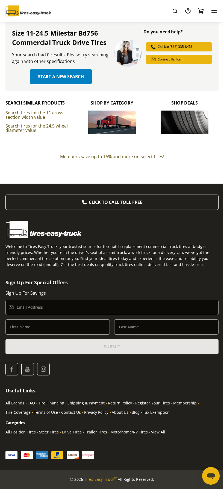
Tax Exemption (156, 412)
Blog (136, 412)
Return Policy (120, 403)
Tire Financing (51, 403)
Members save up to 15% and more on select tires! (112, 156)
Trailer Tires (96, 432)
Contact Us (71, 412)
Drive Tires (72, 432)
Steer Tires (49, 432)
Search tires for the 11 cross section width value (34, 115)
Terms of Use (46, 412)
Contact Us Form (170, 59)
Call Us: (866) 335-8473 (175, 46)
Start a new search (61, 77)
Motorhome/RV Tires (129, 432)
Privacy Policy (96, 412)
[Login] (188, 11)
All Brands (14, 403)
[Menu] (214, 11)
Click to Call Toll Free (115, 202)
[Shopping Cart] (201, 11)
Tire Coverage (18, 412)
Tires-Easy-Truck (100, 479)
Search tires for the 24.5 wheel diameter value (36, 128)
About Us (120, 412)
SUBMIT (112, 347)
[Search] (174, 11)
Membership (185, 403)
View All (158, 432)
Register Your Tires (152, 403)
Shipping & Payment (86, 403)
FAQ (31, 403)
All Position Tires (20, 432)
